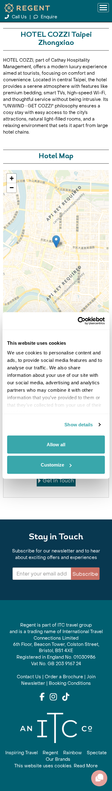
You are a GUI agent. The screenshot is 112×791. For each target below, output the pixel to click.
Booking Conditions (70, 683)
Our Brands (58, 759)
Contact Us (29, 677)
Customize (52, 464)
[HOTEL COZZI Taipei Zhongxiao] (56, 241)
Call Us (19, 17)
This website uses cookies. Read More (56, 766)
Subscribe (85, 574)
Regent (50, 753)
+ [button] (12, 178)
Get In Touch (58, 480)
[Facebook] (42, 697)
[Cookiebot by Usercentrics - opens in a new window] (79, 321)
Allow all (56, 444)
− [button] (12, 188)
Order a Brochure (64, 677)
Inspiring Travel (21, 753)
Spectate (97, 753)
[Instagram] (53, 697)
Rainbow (72, 753)
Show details (78, 424)
